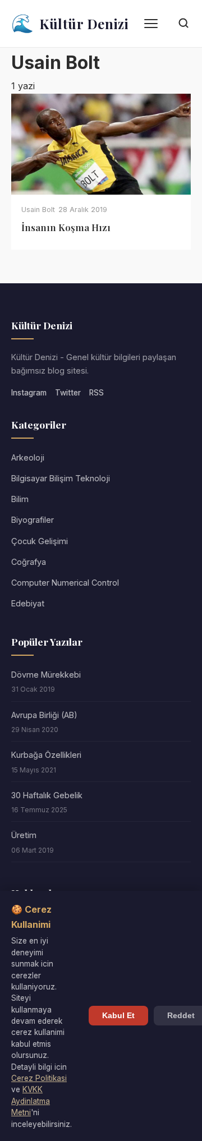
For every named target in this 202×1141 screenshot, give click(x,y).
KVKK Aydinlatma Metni (30, 1101)
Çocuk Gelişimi (39, 541)
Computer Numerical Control (65, 582)
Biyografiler (32, 520)
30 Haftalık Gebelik (46, 795)
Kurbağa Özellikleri (46, 755)
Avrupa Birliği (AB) (44, 715)
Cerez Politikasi (39, 1078)
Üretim (23, 835)
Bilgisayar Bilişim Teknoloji (60, 478)
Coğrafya (28, 562)
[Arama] (183, 24)
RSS (96, 392)
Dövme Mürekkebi (46, 674)
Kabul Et (118, 1015)
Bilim (20, 499)
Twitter (68, 392)
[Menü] (151, 24)
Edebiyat (27, 603)
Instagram (29, 392)
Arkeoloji (27, 457)
